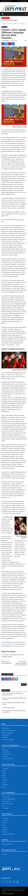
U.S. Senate (5, 808)
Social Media (5, 818)
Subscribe (4, 829)
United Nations (6, 752)
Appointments (5, 735)
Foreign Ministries (6, 754)
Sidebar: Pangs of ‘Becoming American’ (6, 662)
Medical (4, 771)
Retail (3, 775)
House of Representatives (8, 799)
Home (4, 23)
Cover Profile (5, 728)
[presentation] (23, 18)
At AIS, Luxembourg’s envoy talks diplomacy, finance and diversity (12, 694)
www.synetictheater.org (17, 646)
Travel (3, 786)
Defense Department (7, 803)
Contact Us (5, 820)
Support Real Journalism (8, 834)
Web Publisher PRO (10, 893)
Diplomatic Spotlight (7, 732)
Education (4, 780)
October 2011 (21, 23)
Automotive (5, 768)
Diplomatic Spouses (7, 844)
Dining (4, 773)
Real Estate (5, 784)
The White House (6, 797)
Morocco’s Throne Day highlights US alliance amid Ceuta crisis (14, 698)
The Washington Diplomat (12, 23)
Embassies (5, 749)
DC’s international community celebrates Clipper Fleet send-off (14, 711)
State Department (6, 801)
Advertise (4, 822)
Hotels (4, 777)
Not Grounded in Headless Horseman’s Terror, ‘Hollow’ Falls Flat (20, 663)
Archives (4, 827)
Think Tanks (5, 756)
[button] (26, 14)
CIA (3, 806)
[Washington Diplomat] (14, 7)
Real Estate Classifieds (8, 739)
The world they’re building (9, 20)
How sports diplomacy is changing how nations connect (13, 703)
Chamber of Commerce (8, 758)
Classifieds (5, 737)
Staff (3, 825)
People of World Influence (8, 730)
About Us (4, 831)
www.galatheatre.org (9, 644)
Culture (4, 782)
